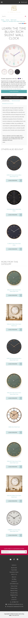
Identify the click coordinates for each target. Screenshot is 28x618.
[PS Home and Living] (14, 9)
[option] (14, 56)
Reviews (4, 103)
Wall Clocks (13, 19)
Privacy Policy (14, 588)
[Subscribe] (25, 552)
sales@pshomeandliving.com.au (15, 604)
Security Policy (14, 592)
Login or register (12, 180)
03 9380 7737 (14, 602)
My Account (24, 2)
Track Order (14, 570)
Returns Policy (14, 590)
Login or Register (14, 91)
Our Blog (14, 579)
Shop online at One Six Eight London (14, 97)
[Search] (25, 16)
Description (5, 100)
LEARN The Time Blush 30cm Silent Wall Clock (14, 21)
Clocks (7, 19)
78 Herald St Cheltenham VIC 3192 (15, 606)
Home (2, 19)
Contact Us (14, 581)
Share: (20, 23)
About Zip (14, 597)
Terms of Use (14, 586)
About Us (14, 577)
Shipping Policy (14, 595)
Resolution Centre (14, 572)
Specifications (16, 100)
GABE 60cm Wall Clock (14, 427)
